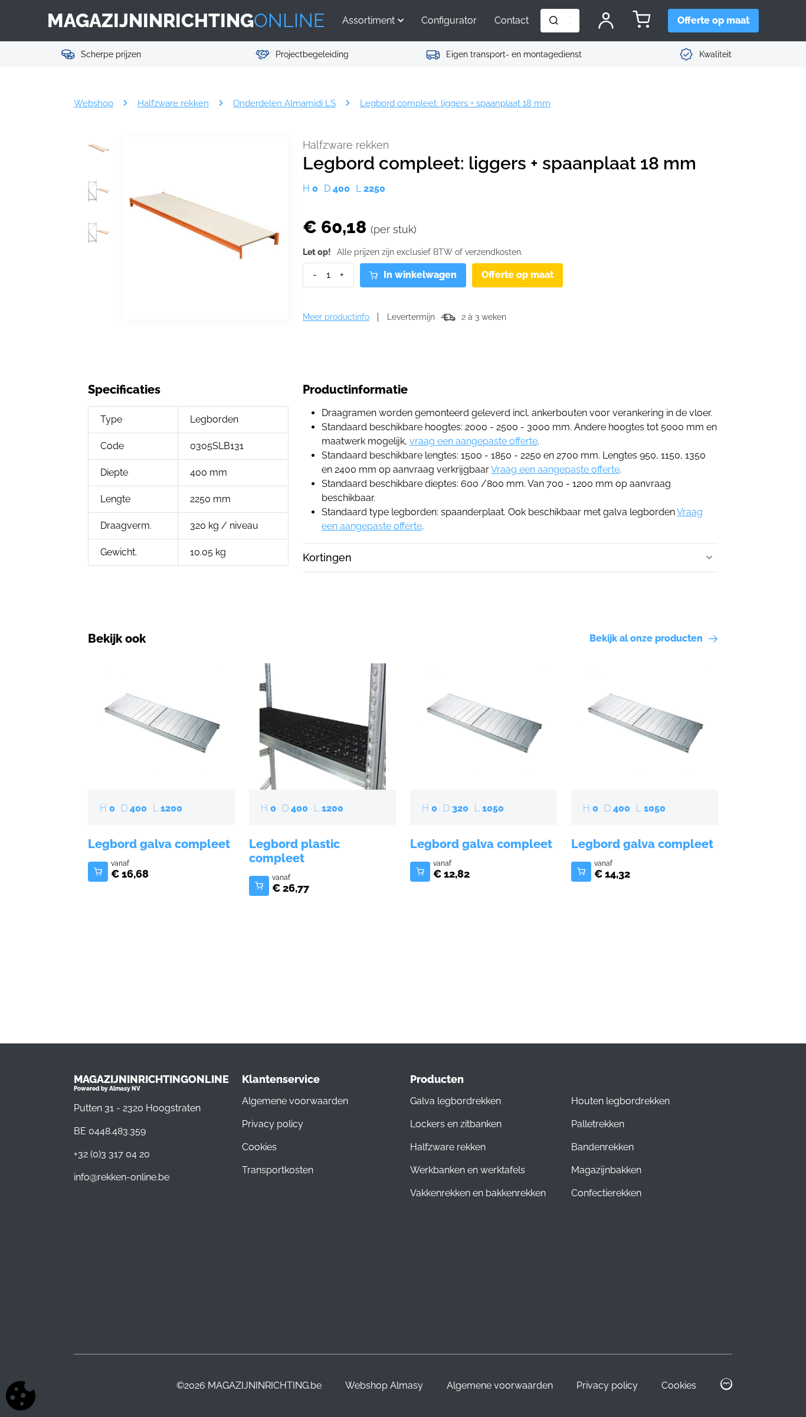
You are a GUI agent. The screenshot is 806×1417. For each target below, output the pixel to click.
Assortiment (368, 20)
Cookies (259, 1147)
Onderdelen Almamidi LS (284, 103)
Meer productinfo (336, 317)
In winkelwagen (420, 274)
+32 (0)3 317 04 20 (112, 1154)
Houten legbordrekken (620, 1101)
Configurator (449, 20)
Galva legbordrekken (455, 1101)
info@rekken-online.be (121, 1177)
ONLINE (186, 20)
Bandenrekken (602, 1147)
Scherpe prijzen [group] (111, 54)
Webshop (93, 103)
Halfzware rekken (346, 145)
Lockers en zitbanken (456, 1124)
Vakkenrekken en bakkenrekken (478, 1193)
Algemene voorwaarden (295, 1101)
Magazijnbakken (606, 1170)
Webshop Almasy (384, 1385)
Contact (511, 20)
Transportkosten (277, 1170)
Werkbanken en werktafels (467, 1170)
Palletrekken (597, 1124)
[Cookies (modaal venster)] (20, 1396)
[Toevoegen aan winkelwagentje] (98, 872)
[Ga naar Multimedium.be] (726, 1385)
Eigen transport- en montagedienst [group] (514, 54)
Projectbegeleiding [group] (312, 54)
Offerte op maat (517, 274)
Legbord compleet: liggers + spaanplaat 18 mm (455, 103)
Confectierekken (606, 1193)
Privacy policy (272, 1124)
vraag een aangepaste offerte (473, 441)
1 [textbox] (328, 274)
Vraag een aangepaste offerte (555, 469)
